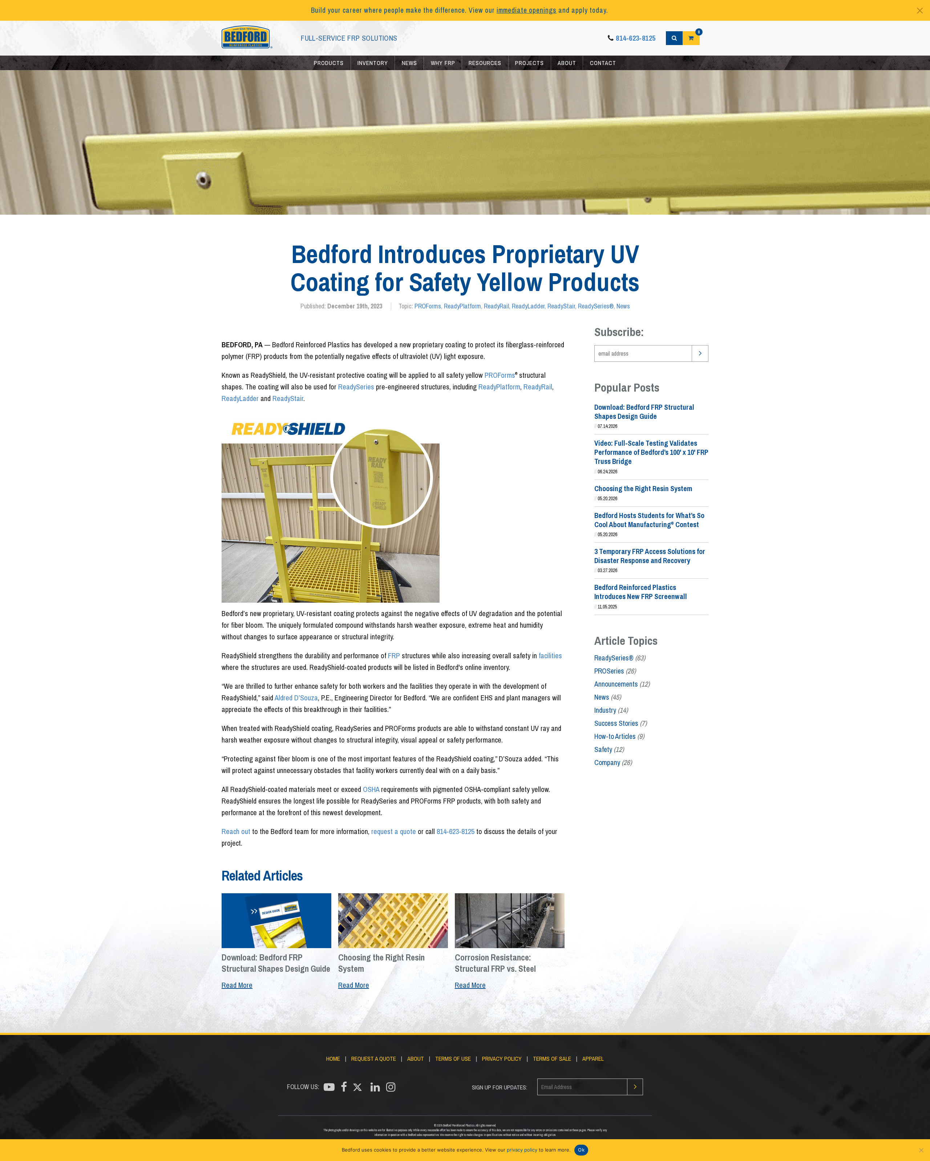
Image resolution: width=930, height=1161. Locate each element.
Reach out (236, 831)
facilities (550, 655)
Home (333, 1059)
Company (613, 762)
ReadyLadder (528, 306)
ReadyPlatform (462, 306)
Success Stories (620, 723)
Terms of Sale (552, 1059)
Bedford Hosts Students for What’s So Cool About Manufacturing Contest (649, 520)
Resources (485, 63)
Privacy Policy (502, 1059)
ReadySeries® (596, 306)
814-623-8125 (635, 38)
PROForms (428, 306)
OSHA (371, 789)
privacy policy (522, 1150)
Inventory (372, 63)
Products (329, 63)
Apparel (593, 1059)
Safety (609, 749)
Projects (529, 63)
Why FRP (443, 63)
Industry (611, 710)
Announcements (622, 684)
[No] (921, 1150)
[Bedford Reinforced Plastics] (247, 38)
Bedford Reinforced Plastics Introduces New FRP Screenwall (640, 592)
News (409, 63)
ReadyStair (561, 306)
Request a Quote (373, 1059)
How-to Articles (619, 736)
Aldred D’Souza (296, 698)
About (567, 63)
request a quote (393, 831)
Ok (581, 1150)
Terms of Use (453, 1059)
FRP (394, 655)
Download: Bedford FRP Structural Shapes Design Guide (644, 411)
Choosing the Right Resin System (643, 488)
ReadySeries (356, 387)
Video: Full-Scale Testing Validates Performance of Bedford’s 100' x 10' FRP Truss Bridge (651, 452)
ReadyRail (496, 306)
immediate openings (527, 10)
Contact (603, 63)
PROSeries (615, 671)
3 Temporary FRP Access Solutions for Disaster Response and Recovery (649, 556)
